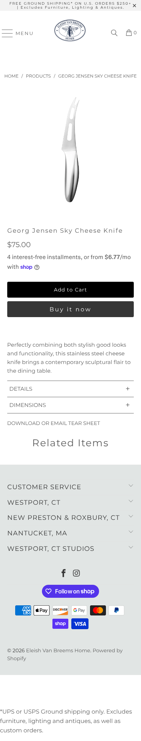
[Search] (114, 33)
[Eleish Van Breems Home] (70, 33)
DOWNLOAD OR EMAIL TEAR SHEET (53, 423)
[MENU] (4, 33)
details (69, 389)
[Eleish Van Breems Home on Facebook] (63, 573)
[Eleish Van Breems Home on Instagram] (76, 573)
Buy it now (70, 309)
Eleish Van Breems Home (58, 650)
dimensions (69, 405)
